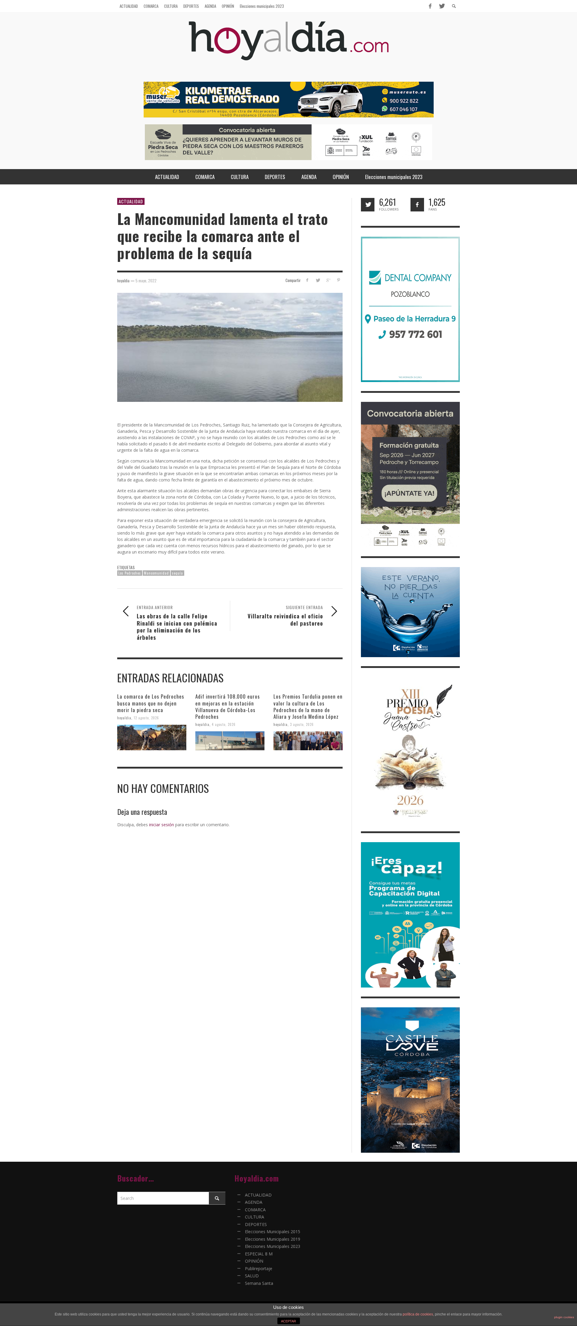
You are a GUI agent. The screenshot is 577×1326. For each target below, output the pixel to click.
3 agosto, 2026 (302, 724)
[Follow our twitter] (367, 204)
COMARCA (255, 1209)
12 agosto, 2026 (146, 717)
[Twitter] (441, 6)
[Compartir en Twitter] (318, 280)
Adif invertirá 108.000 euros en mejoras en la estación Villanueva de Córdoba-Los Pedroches (227, 706)
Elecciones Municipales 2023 (272, 1246)
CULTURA (254, 1217)
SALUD (252, 1276)
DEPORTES (256, 1224)
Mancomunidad (156, 573)
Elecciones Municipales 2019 (272, 1239)
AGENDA (253, 1202)
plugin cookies (564, 1317)
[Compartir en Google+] (328, 280)
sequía (177, 573)
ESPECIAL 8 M (259, 1254)
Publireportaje (258, 1268)
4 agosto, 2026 (224, 724)
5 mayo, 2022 (146, 280)
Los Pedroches (129, 573)
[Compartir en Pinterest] (338, 280)
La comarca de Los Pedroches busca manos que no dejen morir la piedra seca (150, 703)
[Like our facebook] (417, 204)
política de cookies (418, 1314)
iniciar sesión (161, 824)
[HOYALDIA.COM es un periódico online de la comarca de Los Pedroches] (288, 46)
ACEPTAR (288, 1321)
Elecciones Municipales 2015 (272, 1231)
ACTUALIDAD (131, 201)
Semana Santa (259, 1283)
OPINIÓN (254, 1261)
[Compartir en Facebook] (307, 280)
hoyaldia (124, 717)
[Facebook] (430, 6)
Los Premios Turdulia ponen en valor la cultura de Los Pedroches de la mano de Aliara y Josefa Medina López (308, 706)
